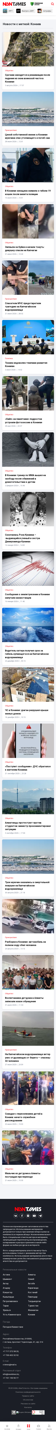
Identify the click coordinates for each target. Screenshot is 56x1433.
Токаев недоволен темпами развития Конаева (26, 365)
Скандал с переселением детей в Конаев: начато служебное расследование (23, 1117)
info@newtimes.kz (11, 1374)
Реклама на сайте (28, 1404)
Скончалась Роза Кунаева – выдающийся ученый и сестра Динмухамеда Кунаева (22, 538)
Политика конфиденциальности (28, 1392)
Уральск (7, 1310)
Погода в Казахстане (13, 1327)
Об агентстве (28, 1400)
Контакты (28, 1407)
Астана (6, 1275)
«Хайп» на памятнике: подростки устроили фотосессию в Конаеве (23, 421)
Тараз (6, 1306)
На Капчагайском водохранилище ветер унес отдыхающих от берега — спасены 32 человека (27, 1057)
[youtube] (34, 1215)
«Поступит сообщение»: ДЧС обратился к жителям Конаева (28, 768)
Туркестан (33, 1306)
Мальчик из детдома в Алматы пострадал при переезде (22, 1175)
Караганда (33, 1288)
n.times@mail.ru (10, 1364)
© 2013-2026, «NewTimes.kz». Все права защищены (28, 1388)
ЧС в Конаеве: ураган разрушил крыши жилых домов (26, 712)
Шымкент (7, 1279)
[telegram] (40, 1215)
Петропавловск (10, 1301)
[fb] (22, 1215)
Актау (5, 1283)
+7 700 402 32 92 (11, 1355)
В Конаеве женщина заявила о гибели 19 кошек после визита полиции (28, 192)
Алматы (32, 1275)
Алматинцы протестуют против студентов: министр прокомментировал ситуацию (28, 826)
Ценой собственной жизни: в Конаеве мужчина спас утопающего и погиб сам (27, 136)
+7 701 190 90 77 (11, 1378)
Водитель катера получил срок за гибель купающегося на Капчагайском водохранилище (27, 654)
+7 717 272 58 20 (11, 1351)
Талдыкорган (34, 1301)
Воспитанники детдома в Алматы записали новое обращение (24, 1000)
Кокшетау (7, 1292)
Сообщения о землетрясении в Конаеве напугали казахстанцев (27, 596)
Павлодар (32, 1297)
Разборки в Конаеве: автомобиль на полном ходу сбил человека (25, 943)
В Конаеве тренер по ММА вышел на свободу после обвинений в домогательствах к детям (25, 478)
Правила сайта (28, 1396)
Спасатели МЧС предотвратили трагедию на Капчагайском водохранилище (23, 306)
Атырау (6, 1288)
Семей (31, 1279)
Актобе (31, 1283)
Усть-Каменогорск (12, 1314)
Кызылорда (8, 1297)
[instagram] (28, 1215)
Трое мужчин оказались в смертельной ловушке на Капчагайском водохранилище (27, 885)
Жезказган (33, 1310)
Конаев (31, 1314)
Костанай (32, 1292)
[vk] (15, 1215)
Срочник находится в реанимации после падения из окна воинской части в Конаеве (27, 78)
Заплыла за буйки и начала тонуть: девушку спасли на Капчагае (24, 249)
